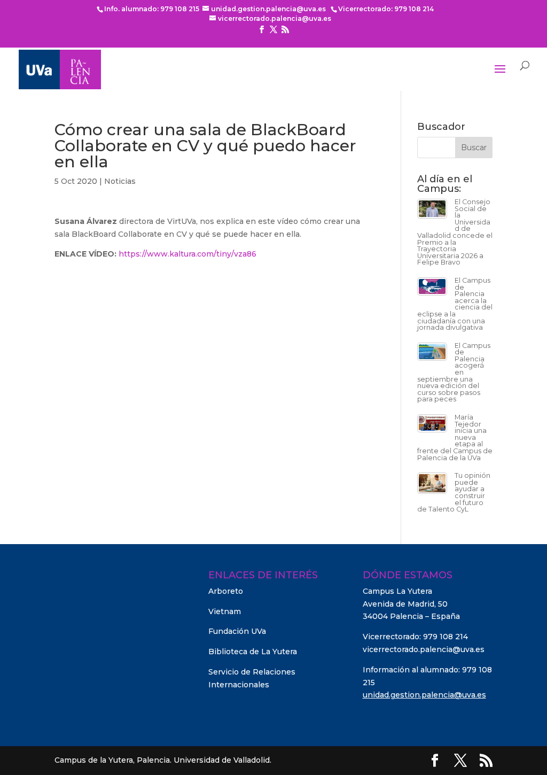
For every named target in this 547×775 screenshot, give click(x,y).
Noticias (120, 181)
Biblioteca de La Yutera (252, 651)
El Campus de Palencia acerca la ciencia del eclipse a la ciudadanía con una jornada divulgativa (455, 303)
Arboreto (225, 591)
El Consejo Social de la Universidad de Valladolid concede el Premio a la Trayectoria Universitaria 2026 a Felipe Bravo (455, 232)
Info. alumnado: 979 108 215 (151, 9)
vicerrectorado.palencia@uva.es (424, 649)
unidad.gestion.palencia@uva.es (424, 695)
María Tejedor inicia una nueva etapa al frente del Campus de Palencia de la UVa (455, 437)
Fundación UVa (237, 631)
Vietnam (224, 611)
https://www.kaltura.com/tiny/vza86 (187, 254)
